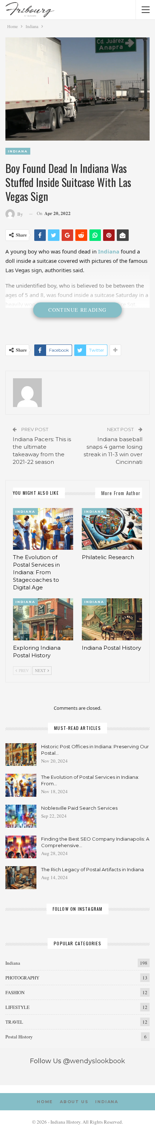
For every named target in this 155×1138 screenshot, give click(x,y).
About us (74, 1101)
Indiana (18, 151)
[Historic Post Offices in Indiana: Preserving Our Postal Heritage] (20, 754)
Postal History (19, 1036)
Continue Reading (77, 309)
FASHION (15, 992)
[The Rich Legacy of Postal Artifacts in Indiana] (20, 877)
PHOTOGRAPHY (22, 977)
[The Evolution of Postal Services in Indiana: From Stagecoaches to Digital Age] (43, 529)
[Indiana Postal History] (112, 619)
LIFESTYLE (17, 1007)
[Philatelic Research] (112, 529)
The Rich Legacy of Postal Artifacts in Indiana (92, 869)
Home (45, 1101)
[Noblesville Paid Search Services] (20, 816)
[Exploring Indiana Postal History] (43, 619)
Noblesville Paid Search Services (79, 808)
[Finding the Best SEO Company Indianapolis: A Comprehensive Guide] (20, 847)
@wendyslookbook (94, 1061)
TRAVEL (14, 1022)
